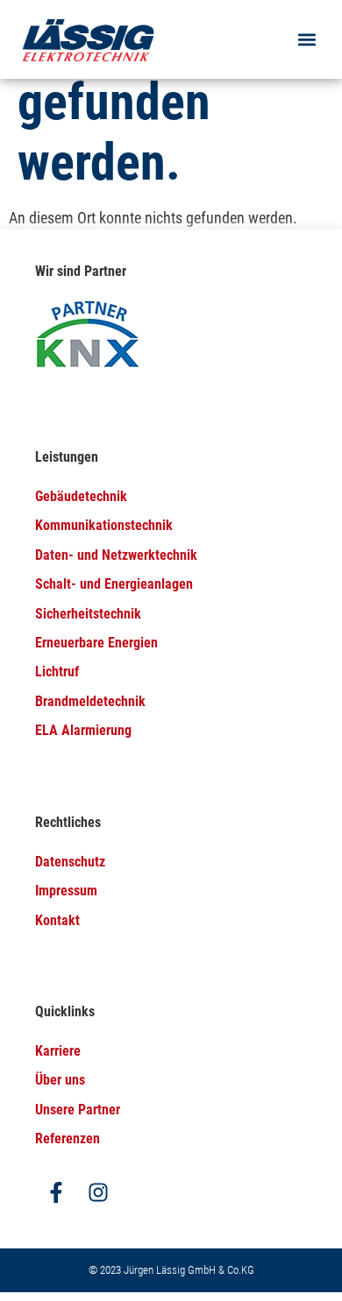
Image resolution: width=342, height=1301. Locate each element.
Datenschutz (70, 861)
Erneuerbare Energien (96, 642)
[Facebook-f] (56, 1192)
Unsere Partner (77, 1109)
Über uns (60, 1079)
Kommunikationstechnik (104, 525)
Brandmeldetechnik (90, 701)
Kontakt (57, 920)
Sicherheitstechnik (88, 613)
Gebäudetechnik (81, 496)
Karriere (58, 1051)
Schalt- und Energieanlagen (114, 584)
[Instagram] (98, 1192)
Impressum (66, 890)
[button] (307, 39)
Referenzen (67, 1138)
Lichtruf (57, 671)
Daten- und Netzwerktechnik (116, 555)
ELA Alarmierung (83, 730)
